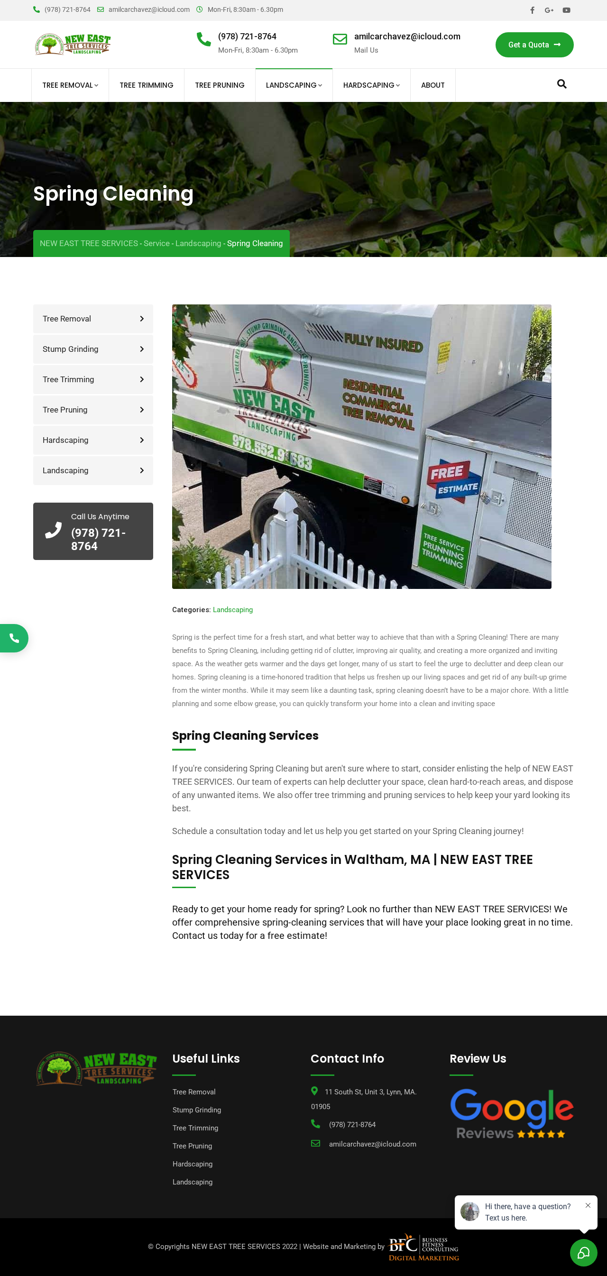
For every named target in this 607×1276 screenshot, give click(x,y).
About (433, 85)
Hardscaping (369, 85)
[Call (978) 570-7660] (14, 638)
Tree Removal (67, 85)
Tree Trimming (147, 85)
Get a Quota (528, 44)
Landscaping (291, 85)
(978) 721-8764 (68, 9)
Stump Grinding (71, 349)
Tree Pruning (220, 85)
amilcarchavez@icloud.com (149, 9)
